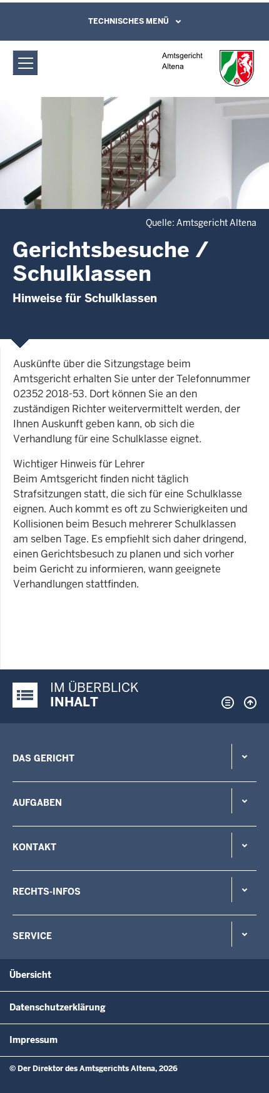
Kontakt (34, 847)
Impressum (33, 1039)
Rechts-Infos (47, 891)
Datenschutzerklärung (57, 1007)
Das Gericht (43, 758)
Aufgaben (37, 802)
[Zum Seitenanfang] (247, 702)
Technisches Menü (128, 21)
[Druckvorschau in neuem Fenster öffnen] (225, 702)
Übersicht (30, 974)
